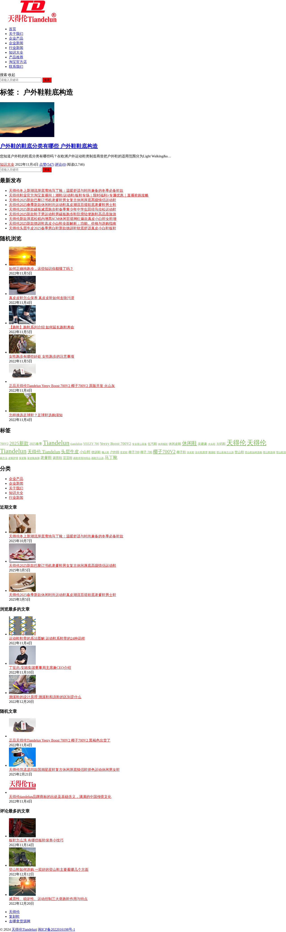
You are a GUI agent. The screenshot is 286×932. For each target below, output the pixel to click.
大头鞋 (211, 444)
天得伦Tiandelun (24, 929)
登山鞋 (239, 452)
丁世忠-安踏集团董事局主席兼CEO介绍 (40, 668)
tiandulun (76, 444)
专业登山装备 (139, 444)
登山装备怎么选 (225, 452)
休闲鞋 (189, 443)
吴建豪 (202, 444)
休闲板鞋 (163, 444)
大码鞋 (221, 444)
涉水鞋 (190, 452)
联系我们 (16, 66)
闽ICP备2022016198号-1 (56, 929)
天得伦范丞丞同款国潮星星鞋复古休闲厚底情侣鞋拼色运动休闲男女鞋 (64, 769)
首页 (12, 29)
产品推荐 (16, 57)
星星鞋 (124, 452)
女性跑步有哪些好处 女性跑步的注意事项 (41, 356)
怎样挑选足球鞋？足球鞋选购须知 (36, 415)
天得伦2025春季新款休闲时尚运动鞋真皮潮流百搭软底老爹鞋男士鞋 (62, 205)
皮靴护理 (13, 458)
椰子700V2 (164, 451)
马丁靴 (111, 457)
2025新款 (19, 443)
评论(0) (60, 164)
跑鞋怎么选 (97, 458)
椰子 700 (146, 452)
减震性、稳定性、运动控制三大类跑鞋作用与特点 (48, 899)
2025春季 (35, 444)
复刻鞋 (14, 916)
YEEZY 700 (91, 444)
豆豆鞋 (67, 458)
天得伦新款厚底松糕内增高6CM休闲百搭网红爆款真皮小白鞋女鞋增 (62, 219)
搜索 (47, 80)
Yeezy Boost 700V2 (115, 443)
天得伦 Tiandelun (43, 451)
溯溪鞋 (212, 452)
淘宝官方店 (18, 62)
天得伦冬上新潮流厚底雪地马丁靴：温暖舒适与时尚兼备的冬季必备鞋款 (66, 190)
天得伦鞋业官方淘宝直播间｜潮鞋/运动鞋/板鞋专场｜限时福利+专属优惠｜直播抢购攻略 (79, 195)
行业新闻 (16, 48)
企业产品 (16, 38)
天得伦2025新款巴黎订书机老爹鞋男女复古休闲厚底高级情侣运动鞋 (62, 200)
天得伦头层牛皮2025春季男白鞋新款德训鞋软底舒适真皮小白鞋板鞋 (62, 228)
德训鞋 (96, 452)
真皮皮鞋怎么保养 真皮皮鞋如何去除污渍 (41, 298)
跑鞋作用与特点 (81, 458)
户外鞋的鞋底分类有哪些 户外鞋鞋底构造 (49, 146)
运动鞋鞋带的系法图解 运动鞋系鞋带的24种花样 (47, 638)
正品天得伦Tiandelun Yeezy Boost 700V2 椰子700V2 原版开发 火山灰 (62, 386)
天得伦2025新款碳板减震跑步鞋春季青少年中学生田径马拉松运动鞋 (62, 209)
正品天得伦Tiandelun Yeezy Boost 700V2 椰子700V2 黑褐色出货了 (59, 740)
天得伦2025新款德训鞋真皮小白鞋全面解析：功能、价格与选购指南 (62, 223)
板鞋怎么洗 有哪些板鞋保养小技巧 (36, 840)
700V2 (4, 444)
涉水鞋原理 (201, 452)
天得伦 (236, 442)
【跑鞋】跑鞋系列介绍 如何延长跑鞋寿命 (41, 327)
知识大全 (16, 52)
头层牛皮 (70, 451)
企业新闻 (16, 43)
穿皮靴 (22, 458)
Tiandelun (56, 442)
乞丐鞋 (152, 444)
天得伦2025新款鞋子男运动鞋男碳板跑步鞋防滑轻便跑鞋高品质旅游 (62, 214)
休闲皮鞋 (175, 444)
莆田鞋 (57, 458)
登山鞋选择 (269, 452)
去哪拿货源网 (19, 921)
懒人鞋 (105, 452)
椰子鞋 (181, 452)
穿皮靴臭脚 (33, 458)
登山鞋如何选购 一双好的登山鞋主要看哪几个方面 (48, 869)
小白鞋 (85, 452)
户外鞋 (114, 452)
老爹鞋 (46, 457)
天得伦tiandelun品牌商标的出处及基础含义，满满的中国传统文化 (60, 797)
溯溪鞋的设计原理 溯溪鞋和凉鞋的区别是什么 (45, 697)
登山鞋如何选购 (253, 452)
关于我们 (16, 34)
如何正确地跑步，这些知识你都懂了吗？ (41, 269)
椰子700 (133, 452)
